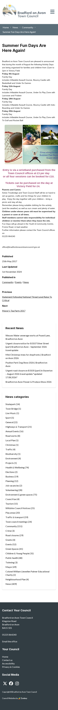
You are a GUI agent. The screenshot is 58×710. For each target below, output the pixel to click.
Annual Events (12, 431)
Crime (8, 530)
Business (9, 476)
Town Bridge (11, 408)
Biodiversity (11, 454)
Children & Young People (17, 553)
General (9, 422)
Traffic (8, 449)
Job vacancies (12, 485)
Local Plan (10, 440)
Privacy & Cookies (11, 666)
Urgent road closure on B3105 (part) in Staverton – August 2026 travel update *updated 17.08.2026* (29, 374)
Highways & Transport (16, 426)
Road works (11, 435)
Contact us (7, 660)
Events (18, 282)
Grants (8, 539)
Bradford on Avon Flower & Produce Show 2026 (28, 381)
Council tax (10, 499)
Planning (9, 481)
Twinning (9, 562)
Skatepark (10, 404)
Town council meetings (16, 521)
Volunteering (11, 490)
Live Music (10, 413)
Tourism (9, 503)
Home (5, 656)
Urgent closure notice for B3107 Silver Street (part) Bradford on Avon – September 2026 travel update (27, 346)
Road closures (12, 535)
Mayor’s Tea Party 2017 (13, 310)
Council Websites (9, 698)
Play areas (10, 512)
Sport (8, 417)
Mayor (8, 567)
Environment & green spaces (19, 494)
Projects (9, 463)
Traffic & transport (14, 517)
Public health (11, 558)
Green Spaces (12, 548)
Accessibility (8, 663)
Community (7, 282)
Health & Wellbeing (14, 467)
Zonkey (23, 698)
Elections (9, 472)
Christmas (10, 444)
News (26, 282)
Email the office (9, 641)
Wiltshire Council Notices (17, 508)
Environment (11, 458)
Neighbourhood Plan (15, 579)
